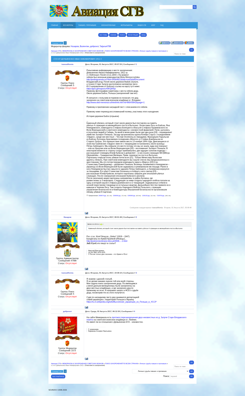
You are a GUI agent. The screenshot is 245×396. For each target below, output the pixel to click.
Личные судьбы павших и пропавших (153, 51)
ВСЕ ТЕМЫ (103, 35)
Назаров (75, 46)
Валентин (84, 46)
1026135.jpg (146, 195)
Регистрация (133, 35)
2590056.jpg (117, 195)
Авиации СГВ (56, 51)
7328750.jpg (160, 195)
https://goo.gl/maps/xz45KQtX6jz (101, 89)
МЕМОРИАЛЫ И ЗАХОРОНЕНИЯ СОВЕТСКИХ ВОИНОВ (82, 51)
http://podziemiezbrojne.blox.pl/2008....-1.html (107, 241)
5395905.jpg (131, 195)
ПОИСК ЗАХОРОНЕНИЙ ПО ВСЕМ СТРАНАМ (121, 51)
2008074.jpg (102, 195)
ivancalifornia (67, 64)
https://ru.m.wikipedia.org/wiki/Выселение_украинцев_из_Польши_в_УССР (122, 302)
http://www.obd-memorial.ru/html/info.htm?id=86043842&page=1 (116, 102)
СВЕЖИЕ (113, 35)
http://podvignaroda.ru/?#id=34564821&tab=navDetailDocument (115, 79)
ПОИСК (122, 35)
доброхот (94, 46)
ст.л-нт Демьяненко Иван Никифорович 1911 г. (67, 53)
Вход (143, 35)
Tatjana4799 (105, 46)
